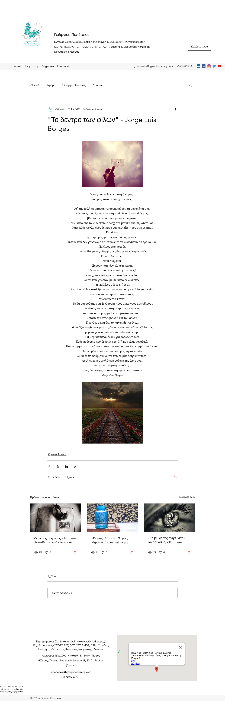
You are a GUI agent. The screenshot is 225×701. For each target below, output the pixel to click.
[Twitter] (214, 66)
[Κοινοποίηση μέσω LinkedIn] (66, 466)
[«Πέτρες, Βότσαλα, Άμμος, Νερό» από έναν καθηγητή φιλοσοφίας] (112, 518)
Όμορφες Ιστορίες (74, 85)
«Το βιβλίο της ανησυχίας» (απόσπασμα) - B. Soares (166, 540)
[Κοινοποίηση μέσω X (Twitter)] (57, 466)
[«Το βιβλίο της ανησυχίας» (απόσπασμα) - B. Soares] (169, 518)
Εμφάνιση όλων (187, 496)
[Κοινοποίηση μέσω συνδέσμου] (75, 466)
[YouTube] (219, 66)
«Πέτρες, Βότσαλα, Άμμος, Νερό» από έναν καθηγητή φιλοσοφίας (109, 540)
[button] (190, 85)
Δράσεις (98, 85)
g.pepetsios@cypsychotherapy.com (153, 66)
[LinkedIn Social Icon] (198, 66)
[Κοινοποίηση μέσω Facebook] (49, 466)
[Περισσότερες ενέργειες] (175, 109)
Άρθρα (51, 85)
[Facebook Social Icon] (203, 66)
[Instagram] (209, 66)
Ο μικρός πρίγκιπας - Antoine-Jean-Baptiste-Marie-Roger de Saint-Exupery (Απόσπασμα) (55, 540)
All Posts (35, 85)
